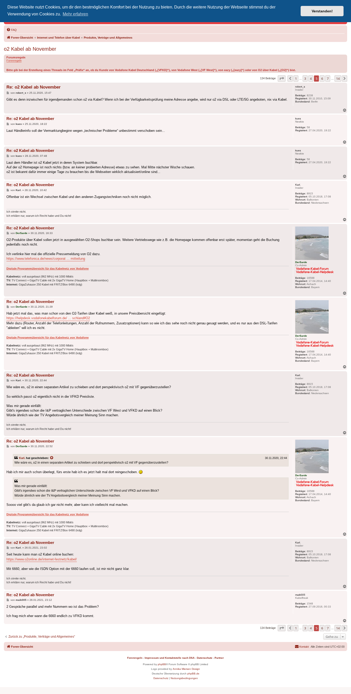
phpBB (162, 664)
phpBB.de (193, 673)
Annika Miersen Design (186, 668)
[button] (281, 78)
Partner (219, 657)
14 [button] (338, 78)
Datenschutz (204, 657)
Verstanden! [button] (322, 11)
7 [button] (328, 78)
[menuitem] (11, 30)
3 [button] (305, 78)
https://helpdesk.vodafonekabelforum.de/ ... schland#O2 (48, 318)
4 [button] (311, 78)
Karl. (22, 457)
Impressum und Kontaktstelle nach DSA (170, 657)
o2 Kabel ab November (30, 49)
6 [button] (322, 78)
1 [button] (296, 78)
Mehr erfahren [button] (75, 14)
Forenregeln (14, 60)
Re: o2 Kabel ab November (33, 87)
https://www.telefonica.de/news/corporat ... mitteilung (45, 259)
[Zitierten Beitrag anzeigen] (52, 458)
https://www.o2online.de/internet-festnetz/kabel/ (41, 559)
